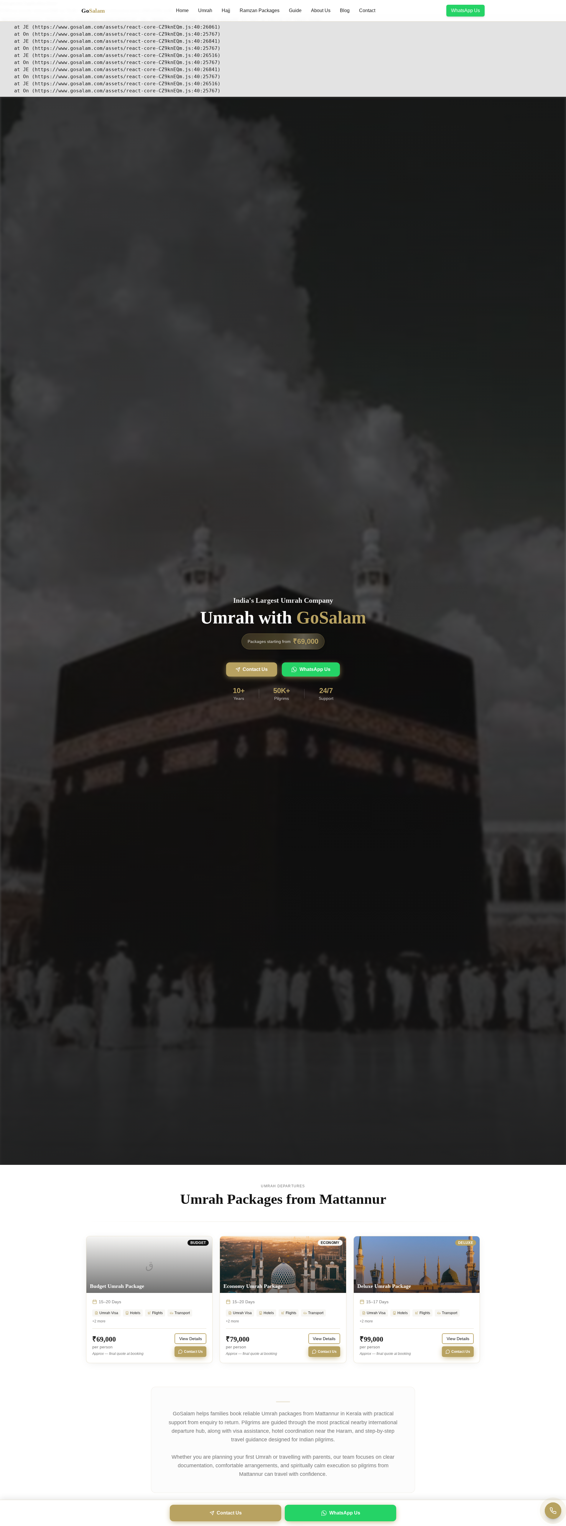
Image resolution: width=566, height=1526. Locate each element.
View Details (190, 1338)
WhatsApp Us (465, 10)
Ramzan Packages (259, 10)
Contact (367, 10)
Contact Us (255, 669)
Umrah (205, 10)
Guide (295, 10)
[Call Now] (553, 1510)
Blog (345, 10)
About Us (320, 10)
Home (182, 10)
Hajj (226, 10)
